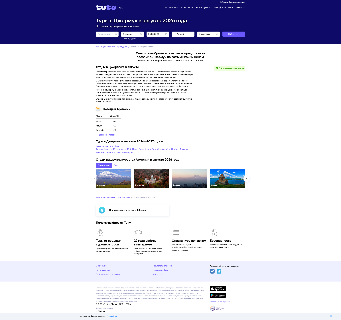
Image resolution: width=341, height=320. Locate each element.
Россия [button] (126, 39)
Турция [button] (133, 39)
